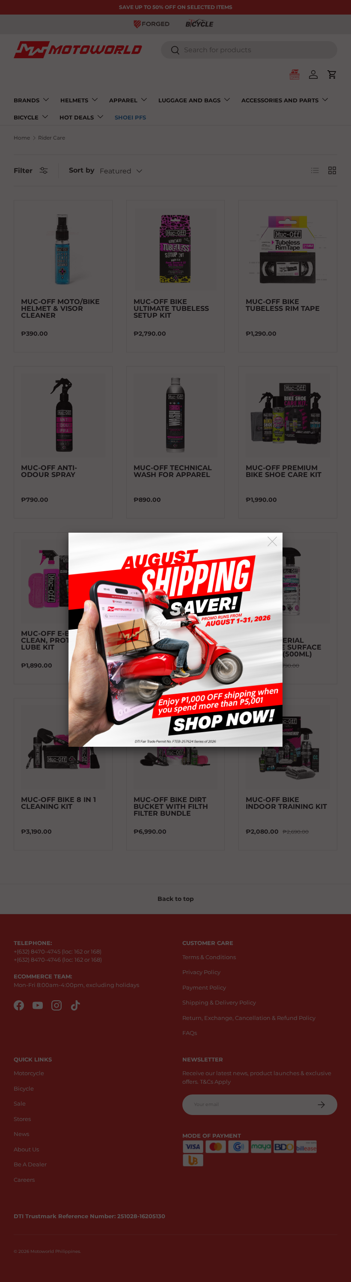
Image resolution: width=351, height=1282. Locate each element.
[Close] (273, 542)
